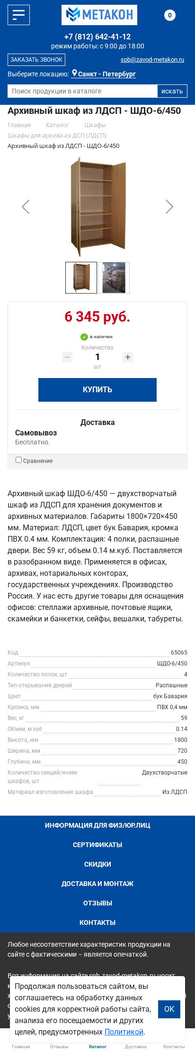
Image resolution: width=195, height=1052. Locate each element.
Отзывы (97, 903)
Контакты (97, 922)
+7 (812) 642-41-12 (97, 36)
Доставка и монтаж (97, 883)
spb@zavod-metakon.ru (152, 59)
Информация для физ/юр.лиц (98, 825)
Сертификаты (97, 845)
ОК (169, 1009)
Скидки (97, 864)
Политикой (124, 1031)
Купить (97, 389)
